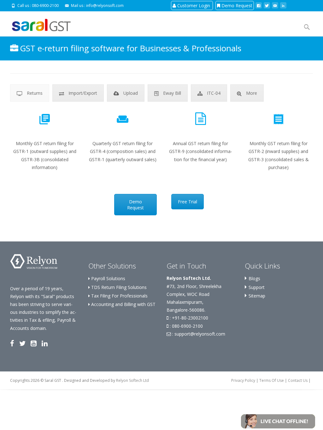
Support (257, 287)
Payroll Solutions (107, 278)
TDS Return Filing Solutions (118, 287)
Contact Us (298, 380)
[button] (278, 421)
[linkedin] (283, 5)
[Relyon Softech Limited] (33, 261)
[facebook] (258, 5)
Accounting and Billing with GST (123, 304)
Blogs (254, 278)
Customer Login (193, 5)
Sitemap (257, 296)
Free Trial (187, 202)
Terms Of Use (271, 380)
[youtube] (275, 5)
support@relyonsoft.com (199, 334)
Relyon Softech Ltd (132, 380)
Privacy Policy (243, 380)
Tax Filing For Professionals (119, 296)
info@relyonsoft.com (105, 5)
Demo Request (236, 5)
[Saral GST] (36, 24)
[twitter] (267, 5)
